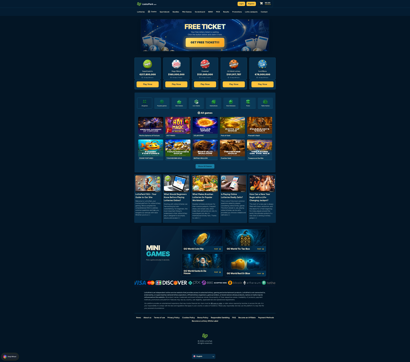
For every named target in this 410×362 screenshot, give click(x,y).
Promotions (237, 12)
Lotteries (141, 12)
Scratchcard (200, 12)
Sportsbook (164, 12)
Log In (241, 4)
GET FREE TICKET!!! (205, 42)
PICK (218, 12)
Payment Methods (266, 317)
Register (251, 4)
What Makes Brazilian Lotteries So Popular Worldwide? (202, 197)
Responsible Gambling (220, 317)
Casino (154, 12)
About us (147, 317)
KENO (210, 12)
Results (226, 12)
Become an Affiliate (247, 317)
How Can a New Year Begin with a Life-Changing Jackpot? (260, 197)
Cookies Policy (188, 317)
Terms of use (159, 317)
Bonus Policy (202, 317)
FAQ (234, 317)
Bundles (176, 12)
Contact (264, 12)
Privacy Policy (174, 317)
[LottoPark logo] (146, 4)
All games (206, 112)
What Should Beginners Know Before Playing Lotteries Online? (175, 197)
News (138, 317)
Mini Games (187, 12)
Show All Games (205, 166)
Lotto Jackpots (251, 12)
